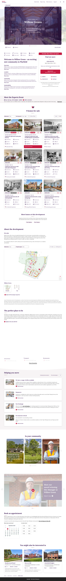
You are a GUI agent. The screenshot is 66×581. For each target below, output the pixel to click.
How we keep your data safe (44, 521)
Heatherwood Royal (10, 563)
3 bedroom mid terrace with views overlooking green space (52, 137)
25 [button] (14, 533)
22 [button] (7, 533)
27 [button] (18, 533)
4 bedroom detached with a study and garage (33, 197)
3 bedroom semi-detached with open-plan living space (32, 167)
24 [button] (11, 533)
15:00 (34, 531)
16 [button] (9, 532)
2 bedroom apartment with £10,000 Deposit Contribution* (32, 137)
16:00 (29, 533)
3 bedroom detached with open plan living (52, 167)
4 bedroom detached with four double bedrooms (52, 197)
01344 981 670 (50, 61)
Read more (59, 101)
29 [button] (7, 535)
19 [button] (16, 532)
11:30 (29, 525)
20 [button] (18, 532)
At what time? (24, 523)
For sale (51, 246)
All (60, 375)
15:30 (24, 533)
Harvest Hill (28, 563)
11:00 (24, 525)
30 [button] (9, 535)
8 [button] (7, 530)
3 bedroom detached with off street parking (12, 197)
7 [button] (5, 530)
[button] (29, 275)
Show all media (58, 47)
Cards (56, 116)
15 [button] (7, 532)
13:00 (29, 528)
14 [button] (5, 532)
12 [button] (16, 530)
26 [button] (16, 533)
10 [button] (11, 530)
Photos (9, 47)
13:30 (34, 528)
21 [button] (5, 533)
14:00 (24, 531)
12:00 (34, 525)
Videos (16, 47)
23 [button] (9, 533)
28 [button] (5, 535)
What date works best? (9, 523)
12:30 (24, 528)
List (60, 116)
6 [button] (18, 528)
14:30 (29, 531)
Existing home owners (44, 375)
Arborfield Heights (49, 563)
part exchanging (26, 406)
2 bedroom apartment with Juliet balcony (13, 137)
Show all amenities (33, 363)
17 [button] (11, 532)
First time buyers (54, 375)
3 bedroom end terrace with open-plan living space (12, 167)
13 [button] (18, 530)
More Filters (33, 116)
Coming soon (58, 246)
